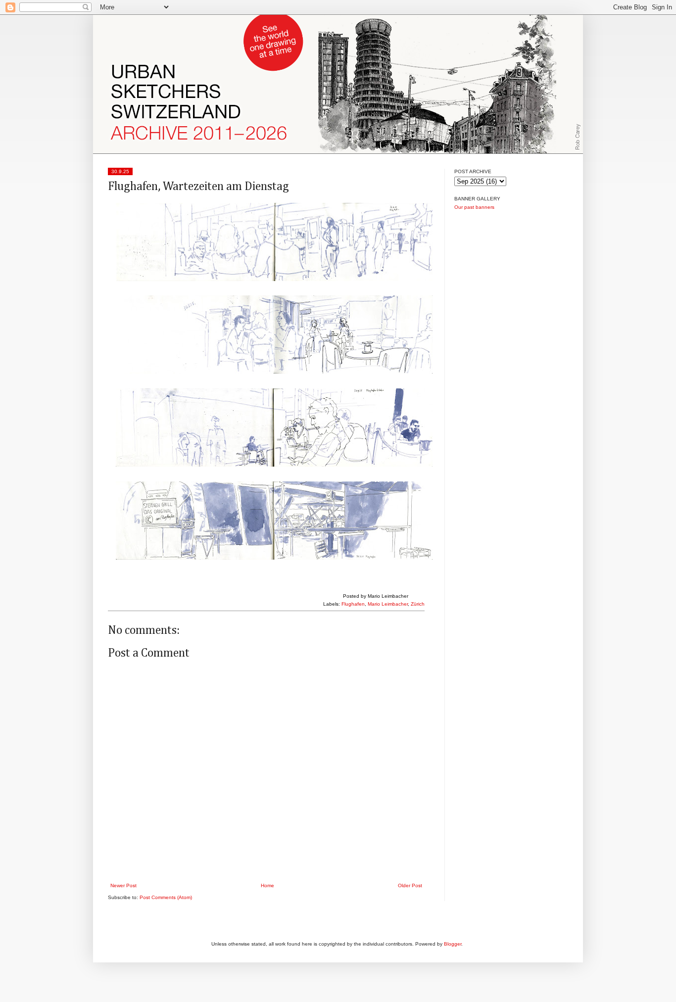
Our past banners (474, 207)
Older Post (410, 885)
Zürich (418, 604)
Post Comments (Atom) (166, 897)
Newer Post (123, 885)
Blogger (452, 944)
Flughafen (353, 604)
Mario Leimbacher (388, 604)
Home (267, 885)
